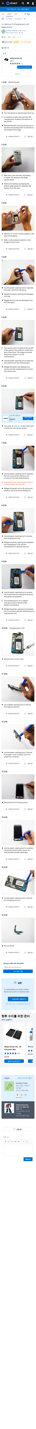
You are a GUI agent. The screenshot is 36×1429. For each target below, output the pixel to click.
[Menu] (3, 3)
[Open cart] (28, 3)
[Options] (3, 19)
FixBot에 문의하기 (14, 136)
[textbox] (18, 1150)
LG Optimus (18, 19)
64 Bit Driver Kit (16, 58)
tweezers (17, 426)
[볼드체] (5, 1141)
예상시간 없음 (8, 42)
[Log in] (33, 3)
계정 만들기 (25, 9)
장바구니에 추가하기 (24, 67)
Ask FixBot (16, 971)
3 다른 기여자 (21, 30)
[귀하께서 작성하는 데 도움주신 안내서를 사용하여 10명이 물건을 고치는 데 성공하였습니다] (25, 1094)
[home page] (11, 3)
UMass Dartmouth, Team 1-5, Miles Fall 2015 (22, 1107)
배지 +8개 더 (19, 1097)
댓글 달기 (18, 962)
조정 (17, 42)
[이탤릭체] (8, 1141)
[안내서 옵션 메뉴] (33, 14)
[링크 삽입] (15, 1141)
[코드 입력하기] (12, 1141)
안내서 (9, 14)
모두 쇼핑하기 (7, 1020)
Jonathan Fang (10, 30)
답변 (15, 14)
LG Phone (9, 19)
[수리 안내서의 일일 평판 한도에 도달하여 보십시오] (17, 1094)
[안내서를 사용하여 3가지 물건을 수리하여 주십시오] (21, 1094)
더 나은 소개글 (26, 42)
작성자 (7, 1078)
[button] (23, 3)
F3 (25, 19)
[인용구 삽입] (18, 1141)
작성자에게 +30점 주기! (19, 999)
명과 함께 (29, 1078)
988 (4, 37)
